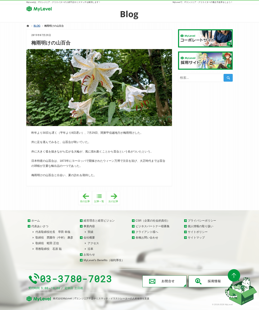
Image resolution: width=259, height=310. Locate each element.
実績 (90, 231)
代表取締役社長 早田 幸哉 (52, 231)
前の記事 (86, 198)
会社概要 (89, 237)
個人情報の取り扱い (200, 226)
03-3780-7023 (76, 279)
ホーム (35, 220)
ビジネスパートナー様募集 (153, 226)
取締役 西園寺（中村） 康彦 (54, 237)
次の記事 (114, 197)
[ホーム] (28, 26)
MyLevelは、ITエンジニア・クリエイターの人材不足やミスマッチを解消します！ (63, 2)
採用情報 (211, 281)
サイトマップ (196, 237)
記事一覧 (99, 201)
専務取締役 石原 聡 (48, 248)
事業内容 (89, 226)
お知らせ (89, 254)
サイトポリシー (198, 231)
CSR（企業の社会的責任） (153, 220)
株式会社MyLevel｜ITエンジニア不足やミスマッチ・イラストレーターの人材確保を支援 (101, 298)
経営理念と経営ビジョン (99, 220)
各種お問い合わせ (147, 237)
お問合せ (164, 281)
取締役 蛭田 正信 (47, 243)
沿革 (90, 248)
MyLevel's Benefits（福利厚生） (104, 260)
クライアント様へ (147, 231)
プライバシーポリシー (202, 220)
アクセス (93, 243)
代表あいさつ (39, 226)
